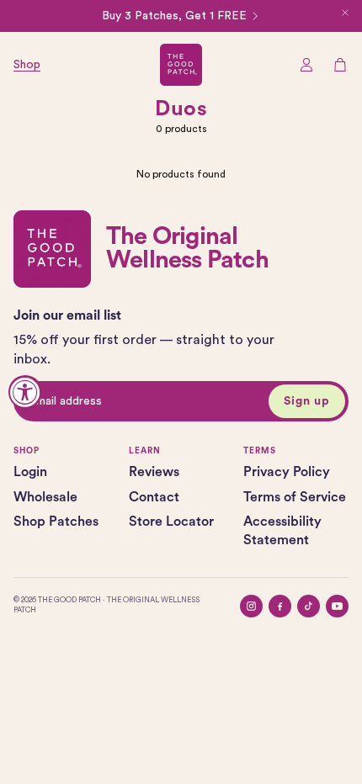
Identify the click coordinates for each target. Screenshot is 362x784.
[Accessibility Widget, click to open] (25, 392)
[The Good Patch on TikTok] (308, 606)
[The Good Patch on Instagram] (251, 606)
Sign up (307, 401)
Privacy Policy (286, 472)
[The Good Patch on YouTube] (337, 606)
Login (30, 472)
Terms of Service (294, 497)
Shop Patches (55, 521)
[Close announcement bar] (345, 12)
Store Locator (171, 521)
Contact (154, 497)
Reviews (154, 472)
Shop (26, 65)
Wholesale (45, 497)
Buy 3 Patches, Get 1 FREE (174, 16)
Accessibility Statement (282, 531)
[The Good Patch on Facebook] (280, 606)
